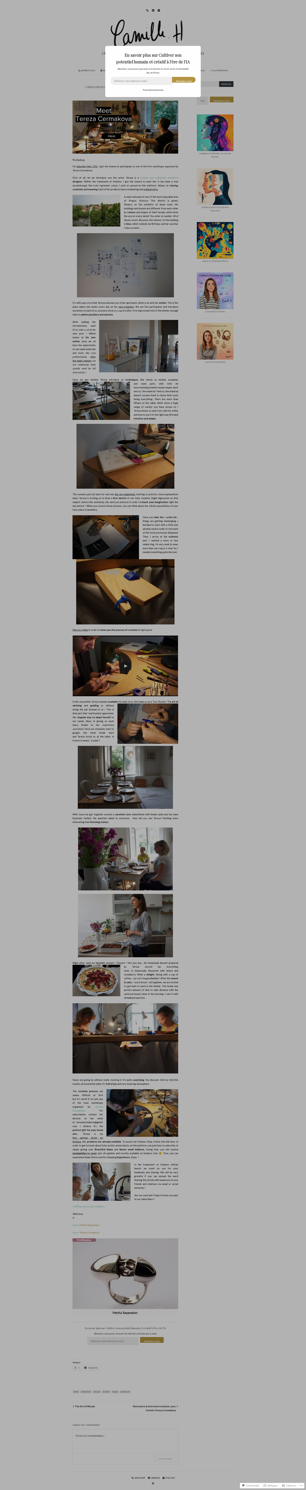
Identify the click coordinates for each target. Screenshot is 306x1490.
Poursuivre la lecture (153, 89)
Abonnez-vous (184, 80)
